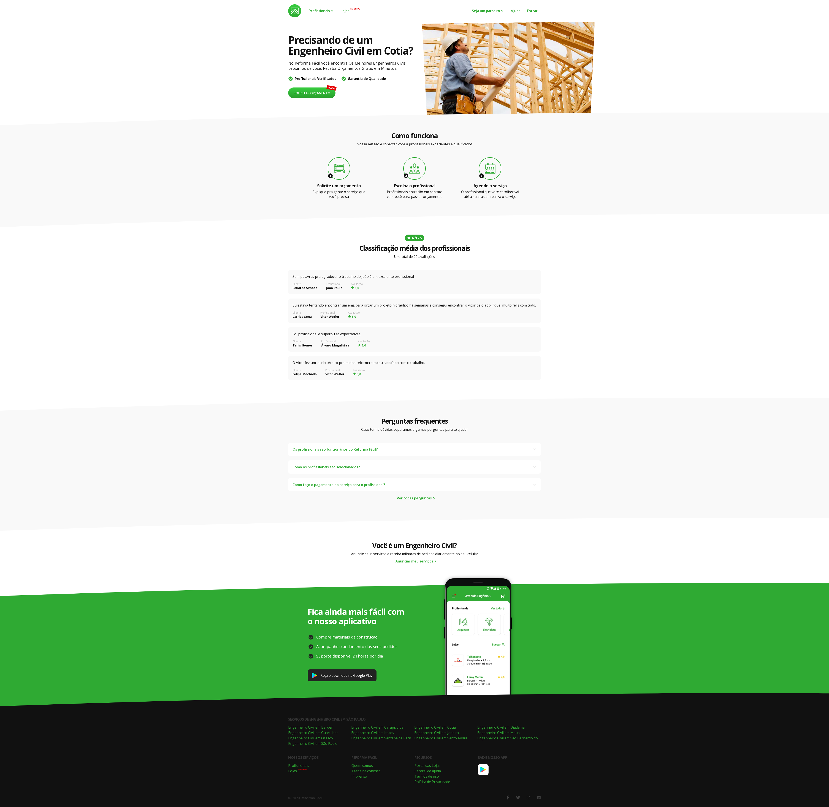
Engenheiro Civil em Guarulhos (313, 732)
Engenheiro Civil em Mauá (498, 732)
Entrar (532, 10)
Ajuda (515, 10)
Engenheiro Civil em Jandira (436, 732)
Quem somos (362, 765)
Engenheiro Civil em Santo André (440, 738)
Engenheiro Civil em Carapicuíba (377, 727)
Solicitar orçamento (312, 93)
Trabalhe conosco (366, 771)
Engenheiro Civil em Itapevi (373, 732)
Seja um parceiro (486, 10)
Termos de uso (426, 776)
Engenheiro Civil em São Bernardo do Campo (513, 738)
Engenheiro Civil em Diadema (501, 727)
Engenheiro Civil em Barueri (311, 727)
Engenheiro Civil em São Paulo (312, 743)
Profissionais (319, 10)
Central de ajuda (427, 771)
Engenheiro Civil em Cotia (435, 727)
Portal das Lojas (427, 765)
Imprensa (359, 776)
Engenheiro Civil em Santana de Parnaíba (384, 738)
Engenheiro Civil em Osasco (310, 738)
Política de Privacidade (432, 781)
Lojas (345, 10)
